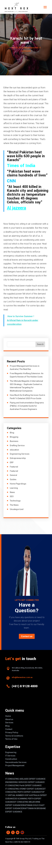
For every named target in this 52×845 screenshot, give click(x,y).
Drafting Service (17, 445)
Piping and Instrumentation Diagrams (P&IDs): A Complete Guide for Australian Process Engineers (27, 406)
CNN (11, 181)
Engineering (10, 752)
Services (9, 722)
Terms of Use (11, 739)
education (14, 450)
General (13, 475)
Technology (15, 501)
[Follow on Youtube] (22, 832)
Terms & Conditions (14, 736)
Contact (8, 729)
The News (14, 505)
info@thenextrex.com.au (22, 677)
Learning (14, 488)
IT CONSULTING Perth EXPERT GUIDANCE (23, 785)
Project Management (14, 765)
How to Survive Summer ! (21, 316)
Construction (11, 759)
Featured (14, 467)
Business (14, 441)
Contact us (26, 636)
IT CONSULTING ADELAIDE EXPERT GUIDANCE (25, 779)
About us (9, 719)
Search (40, 344)
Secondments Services (15, 762)
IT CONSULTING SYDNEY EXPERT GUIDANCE (24, 789)
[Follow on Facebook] (8, 832)
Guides (13, 479)
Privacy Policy (11, 732)
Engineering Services (19, 454)
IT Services (10, 756)
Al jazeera (16, 208)
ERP (11, 462)
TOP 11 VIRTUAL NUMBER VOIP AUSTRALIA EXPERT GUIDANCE (26, 795)
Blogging (14, 437)
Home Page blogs (18, 484)
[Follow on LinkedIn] (17, 832)
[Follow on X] (13, 832)
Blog (12, 433)
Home (8, 716)
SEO (12, 496)
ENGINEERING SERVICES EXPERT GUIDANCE (25, 782)
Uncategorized (16, 509)
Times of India (21, 165)
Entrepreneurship (18, 458)
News (12, 492)
